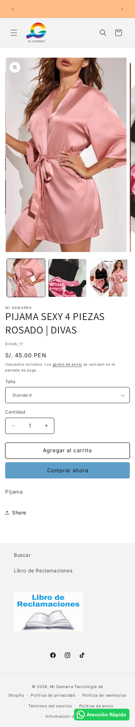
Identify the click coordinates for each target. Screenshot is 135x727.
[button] (13, 32)
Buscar (22, 555)
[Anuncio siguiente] (122, 9)
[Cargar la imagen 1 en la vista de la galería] (26, 278)
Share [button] (19, 512)
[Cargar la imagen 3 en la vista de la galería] (109, 278)
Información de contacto (71, 716)
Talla (10, 381)
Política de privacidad (53, 695)
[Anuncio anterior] (12, 9)
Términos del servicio (50, 706)
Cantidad (15, 412)
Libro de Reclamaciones (43, 570)
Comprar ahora (67, 470)
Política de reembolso (104, 695)
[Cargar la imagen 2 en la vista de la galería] (67, 278)
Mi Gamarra (61, 686)
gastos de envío (67, 364)
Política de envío (96, 706)
